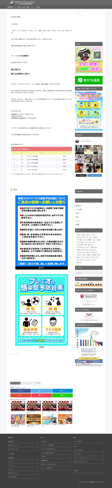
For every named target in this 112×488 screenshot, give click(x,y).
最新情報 (10, 7)
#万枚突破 (37, 383)
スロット (88, 234)
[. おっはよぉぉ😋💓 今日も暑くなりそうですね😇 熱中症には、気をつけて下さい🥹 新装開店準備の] (98, 158)
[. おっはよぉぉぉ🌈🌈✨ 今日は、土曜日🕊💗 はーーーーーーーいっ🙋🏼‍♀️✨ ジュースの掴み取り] (98, 149)
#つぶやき (24, 383)
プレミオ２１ (78, 454)
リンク (33, 7)
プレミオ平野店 (78, 450)
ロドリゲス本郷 (80, 245)
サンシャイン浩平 (80, 242)
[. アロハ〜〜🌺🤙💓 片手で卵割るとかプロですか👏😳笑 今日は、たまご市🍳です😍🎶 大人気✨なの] (98, 168)
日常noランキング (13, 445)
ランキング (79, 237)
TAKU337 (79, 250)
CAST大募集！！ (12, 477)
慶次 (86, 250)
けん (87, 237)
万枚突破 (95, 237)
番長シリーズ (91, 245)
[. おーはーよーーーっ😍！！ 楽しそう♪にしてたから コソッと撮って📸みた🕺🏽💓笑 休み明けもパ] (79, 149)
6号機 (92, 247)
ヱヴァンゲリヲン (80, 247)
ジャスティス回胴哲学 (47, 445)
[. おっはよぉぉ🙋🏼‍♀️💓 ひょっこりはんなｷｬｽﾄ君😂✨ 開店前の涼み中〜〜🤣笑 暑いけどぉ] (88, 158)
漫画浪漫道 (44, 460)
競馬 (84, 237)
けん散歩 (43, 441)
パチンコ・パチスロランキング (89, 301)
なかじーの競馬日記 (47, 468)
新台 (91, 237)
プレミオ (83, 257)
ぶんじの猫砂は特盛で (47, 453)
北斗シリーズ (91, 242)
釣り (96, 247)
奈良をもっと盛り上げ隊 (48, 464)
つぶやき (83, 234)
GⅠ (86, 242)
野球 (88, 257)
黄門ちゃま (79, 262)
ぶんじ (94, 260)
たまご (94, 240)
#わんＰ (31, 383)
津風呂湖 (94, 255)
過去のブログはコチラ (80, 462)
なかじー (87, 247)
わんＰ (78, 234)
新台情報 (10, 441)
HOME (38, 7)
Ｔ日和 (43, 457)
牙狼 (83, 250)
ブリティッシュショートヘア (85, 260)
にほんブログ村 (88, 316)
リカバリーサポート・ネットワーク (84, 458)
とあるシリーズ (94, 252)
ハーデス (92, 257)
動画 (28, 7)
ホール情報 (17, 7)
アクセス (10, 469)
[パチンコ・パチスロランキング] (89, 296)
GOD (99, 255)
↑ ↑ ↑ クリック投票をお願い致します (89, 319)
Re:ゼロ (78, 257)
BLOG (23, 7)
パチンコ (93, 234)
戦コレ (84, 255)
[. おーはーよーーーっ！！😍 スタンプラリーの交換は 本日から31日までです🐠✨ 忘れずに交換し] (88, 168)
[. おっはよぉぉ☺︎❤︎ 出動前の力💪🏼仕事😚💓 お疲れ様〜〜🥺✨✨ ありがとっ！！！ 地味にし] (79, 168)
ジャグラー (79, 255)
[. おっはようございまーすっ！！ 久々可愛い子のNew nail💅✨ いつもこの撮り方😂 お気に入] (88, 149)
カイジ (97, 257)
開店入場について (13, 473)
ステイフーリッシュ (81, 252)
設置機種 (10, 458)
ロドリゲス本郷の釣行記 (48, 449)
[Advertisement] (26, 367)
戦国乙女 (89, 255)
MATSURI (89, 240)
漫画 (86, 245)
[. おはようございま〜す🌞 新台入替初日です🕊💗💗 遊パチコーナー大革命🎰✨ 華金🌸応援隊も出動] (79, 158)
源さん (88, 252)
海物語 (98, 240)
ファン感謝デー (80, 240)
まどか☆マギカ (92, 250)
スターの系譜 (78, 441)
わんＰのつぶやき (15, 383)
